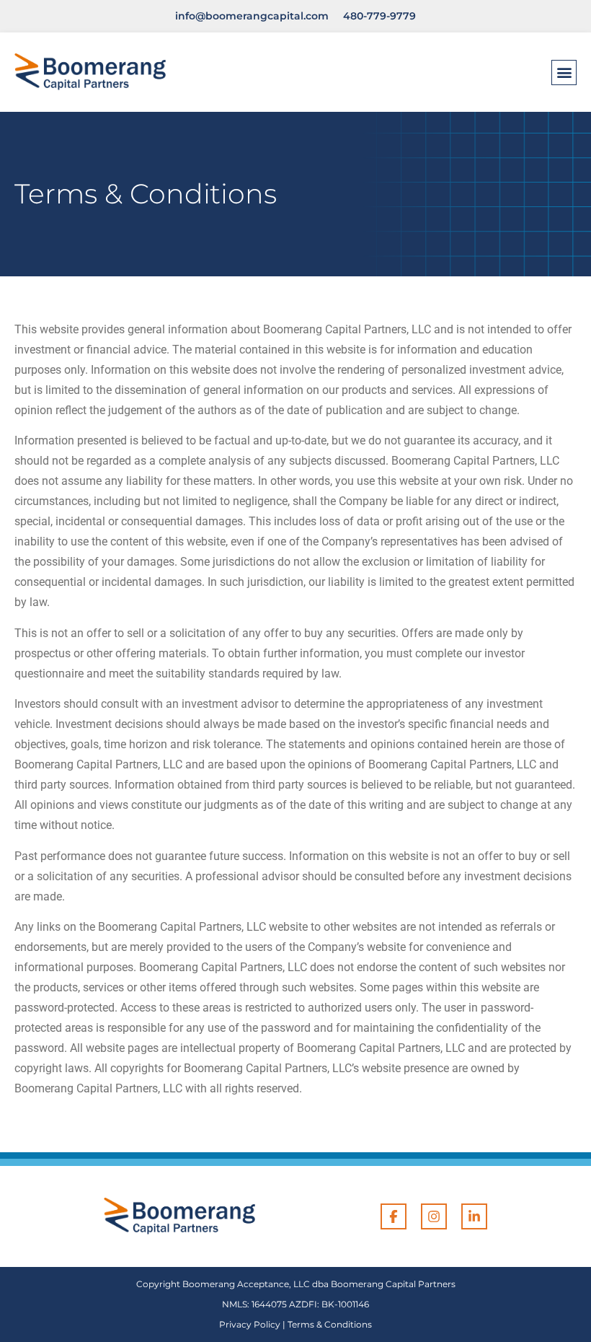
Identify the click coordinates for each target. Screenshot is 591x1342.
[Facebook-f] (393, 1216)
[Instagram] (434, 1216)
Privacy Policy (249, 1324)
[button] (564, 72)
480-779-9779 (379, 15)
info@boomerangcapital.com (252, 15)
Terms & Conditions (330, 1324)
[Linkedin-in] (474, 1216)
